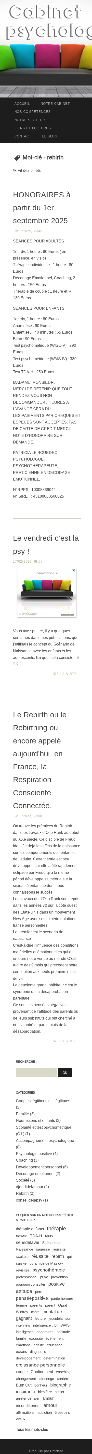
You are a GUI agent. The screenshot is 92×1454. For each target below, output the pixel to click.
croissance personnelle (40, 1364)
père (38, 1292)
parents (36, 1305)
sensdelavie (27, 1242)
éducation (54, 1345)
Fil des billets (29, 170)
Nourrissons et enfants (35, 1120)
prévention (59, 1277)
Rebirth (22, 1193)
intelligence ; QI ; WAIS (51, 1325)
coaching (63, 1372)
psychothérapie (48, 1269)
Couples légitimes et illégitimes (43, 1101)
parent (50, 1305)
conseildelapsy (29, 1200)
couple (22, 1372)
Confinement (42, 1372)
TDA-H (36, 1236)
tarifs (49, 1236)
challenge (46, 1379)
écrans (21, 1351)
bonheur (40, 1385)
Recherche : (26, 1061)
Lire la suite (64, 674)
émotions (23, 1345)
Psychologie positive (34, 1154)
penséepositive (32, 1298)
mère (35, 1312)
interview (23, 1325)
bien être (45, 1392)
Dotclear (56, 1451)
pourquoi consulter (30, 1284)
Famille (22, 1114)
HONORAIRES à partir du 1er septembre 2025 (41, 208)
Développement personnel (39, 1167)
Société (22, 1180)
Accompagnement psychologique (45, 1140)
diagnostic (38, 1351)
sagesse (43, 1249)
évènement (55, 1338)
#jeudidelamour (29, 1187)
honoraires (45, 1332)
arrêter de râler (27, 1398)
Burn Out (23, 1385)
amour (50, 1405)
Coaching (24, 1160)
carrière (63, 1379)
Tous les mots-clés (32, 1429)
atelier (59, 1392)
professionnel (26, 1277)
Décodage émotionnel (35, 1174)
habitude (63, 1332)
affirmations (25, 1412)
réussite (40, 1256)
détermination (54, 1358)
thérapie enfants (30, 1229)
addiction (45, 1412)
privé (44, 1277)
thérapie (56, 1228)
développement (28, 1358)
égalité (39, 1345)
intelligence (25, 1332)
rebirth (58, 1256)
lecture (40, 1318)
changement (26, 1379)
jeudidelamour (60, 1318)
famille (21, 1338)
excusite (36, 1338)
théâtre (21, 1236)
